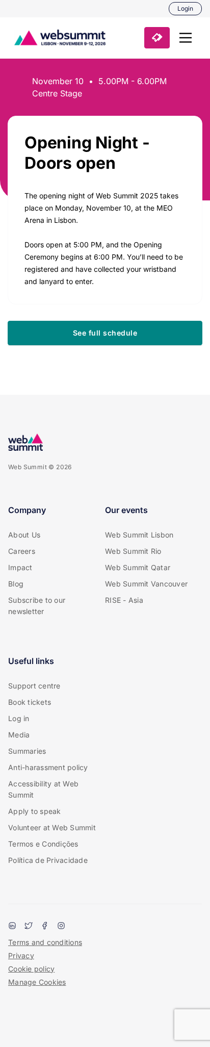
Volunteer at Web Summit (52, 827)
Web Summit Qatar (137, 567)
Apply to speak (34, 811)
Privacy (21, 955)
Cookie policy (31, 968)
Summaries (27, 751)
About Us (24, 534)
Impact (20, 567)
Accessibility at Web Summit (43, 789)
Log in (19, 718)
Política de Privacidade (48, 860)
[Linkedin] (12, 927)
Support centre (34, 685)
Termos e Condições (43, 843)
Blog (15, 583)
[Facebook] (45, 927)
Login (185, 8)
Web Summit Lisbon (139, 534)
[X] (28, 927)
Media (19, 734)
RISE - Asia (124, 600)
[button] (185, 38)
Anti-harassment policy (48, 767)
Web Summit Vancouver (146, 583)
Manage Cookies (37, 982)
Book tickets (29, 702)
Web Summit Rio (133, 551)
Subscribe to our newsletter (36, 606)
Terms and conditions (45, 942)
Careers (21, 551)
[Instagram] (61, 927)
